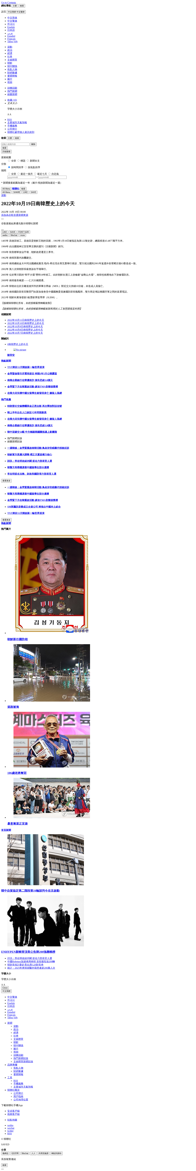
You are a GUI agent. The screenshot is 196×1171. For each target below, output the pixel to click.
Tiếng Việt (12, 1017)
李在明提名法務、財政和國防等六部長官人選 (31, 474)
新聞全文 (35, 160)
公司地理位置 (20, 1099)
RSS (9, 119)
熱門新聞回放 (20, 1058)
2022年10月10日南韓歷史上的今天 (25, 323)
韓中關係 (12, 66)
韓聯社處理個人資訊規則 (20, 132)
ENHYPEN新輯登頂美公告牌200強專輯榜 (28, 951)
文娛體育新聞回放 (23, 1061)
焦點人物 (12, 69)
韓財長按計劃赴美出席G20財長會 (25, 964)
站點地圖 (12, 1120)
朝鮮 (9, 63)
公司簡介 (12, 129)
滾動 (9, 47)
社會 (9, 56)
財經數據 (12, 72)
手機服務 (12, 125)
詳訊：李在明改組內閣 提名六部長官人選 (29, 461)
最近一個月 (27, 174)
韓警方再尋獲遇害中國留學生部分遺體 (28, 467)
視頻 (9, 82)
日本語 (11, 1006)
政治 (9, 50)
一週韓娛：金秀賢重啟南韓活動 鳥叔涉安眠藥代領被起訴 (38, 448)
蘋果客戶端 (13, 1114)
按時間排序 (17, 167)
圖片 (9, 79)
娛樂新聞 (12, 94)
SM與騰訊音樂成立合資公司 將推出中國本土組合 (34, 506)
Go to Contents (8, 2)
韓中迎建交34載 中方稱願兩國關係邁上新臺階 (32, 432)
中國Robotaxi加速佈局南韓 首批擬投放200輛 (31, 961)
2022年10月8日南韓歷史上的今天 (25, 329)
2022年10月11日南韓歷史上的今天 (25, 320)
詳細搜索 (6, 151)
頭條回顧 (12, 88)
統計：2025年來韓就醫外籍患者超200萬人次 (31, 968)
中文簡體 (6, 991)
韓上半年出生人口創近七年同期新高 (27, 412)
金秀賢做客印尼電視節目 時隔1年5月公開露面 (32, 373)
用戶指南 (18, 1096)
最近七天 (42, 174)
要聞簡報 (12, 76)
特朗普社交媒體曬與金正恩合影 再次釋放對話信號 (34, 406)
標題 (23, 160)
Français (11, 1015)
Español (11, 1012)
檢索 (4, 148)
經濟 (9, 53)
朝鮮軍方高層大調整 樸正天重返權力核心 (29, 454)
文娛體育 (12, 59)
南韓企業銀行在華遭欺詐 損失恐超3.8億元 (30, 380)
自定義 (55, 174)
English (11, 1003)
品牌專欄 (12, 1064)
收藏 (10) (12, 100)
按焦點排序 (34, 167)
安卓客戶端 (13, 1111)
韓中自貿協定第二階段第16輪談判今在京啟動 (30, 890)
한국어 (11, 1000)
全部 (13, 160)
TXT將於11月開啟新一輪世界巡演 (25, 367)
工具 (9, 1077)
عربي (10, 1009)
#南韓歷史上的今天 (17, 344)
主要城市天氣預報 (17, 122)
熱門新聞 (12, 91)
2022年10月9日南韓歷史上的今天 (25, 326)
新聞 (9, 1023)
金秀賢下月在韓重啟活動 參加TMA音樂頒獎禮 (32, 386)
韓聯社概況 (13, 1090)
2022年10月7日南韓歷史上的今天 (25, 333)
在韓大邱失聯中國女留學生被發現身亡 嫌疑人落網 (34, 393)
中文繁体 (12, 997)
